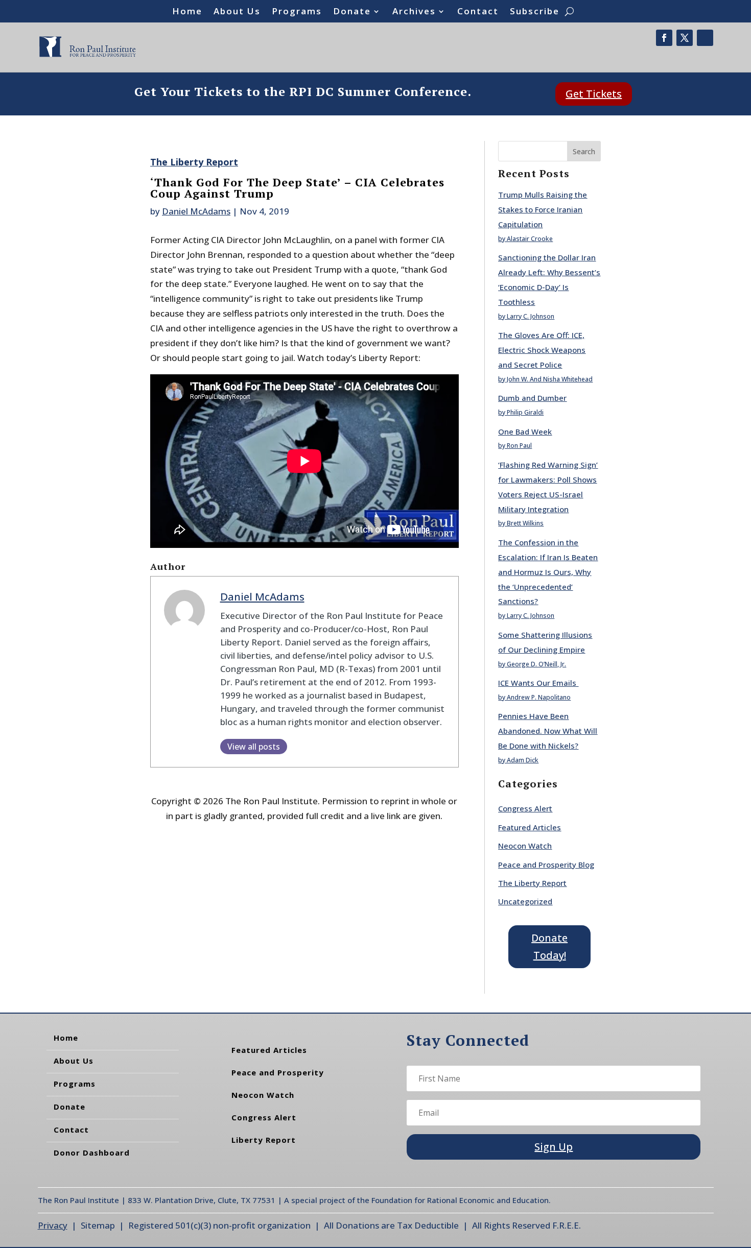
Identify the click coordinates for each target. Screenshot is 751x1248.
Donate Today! (549, 946)
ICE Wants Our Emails (538, 683)
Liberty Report (263, 1140)
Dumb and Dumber (532, 398)
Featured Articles (529, 827)
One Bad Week (525, 431)
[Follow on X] (684, 38)
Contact (478, 12)
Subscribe (534, 12)
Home (187, 12)
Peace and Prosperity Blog (546, 864)
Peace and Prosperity (277, 1072)
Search (584, 151)
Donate (352, 12)
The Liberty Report (194, 162)
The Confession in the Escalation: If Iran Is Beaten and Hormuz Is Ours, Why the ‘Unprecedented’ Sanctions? (548, 572)
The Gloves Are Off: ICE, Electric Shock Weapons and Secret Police (541, 350)
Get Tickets (594, 94)
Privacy (52, 1225)
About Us (237, 12)
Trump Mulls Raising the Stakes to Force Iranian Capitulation (542, 209)
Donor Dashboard (92, 1152)
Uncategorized (525, 901)
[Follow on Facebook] (664, 38)
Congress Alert (525, 808)
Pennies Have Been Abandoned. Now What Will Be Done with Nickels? (547, 731)
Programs (297, 12)
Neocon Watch (525, 846)
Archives (414, 12)
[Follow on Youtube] (705, 38)
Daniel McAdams (196, 211)
